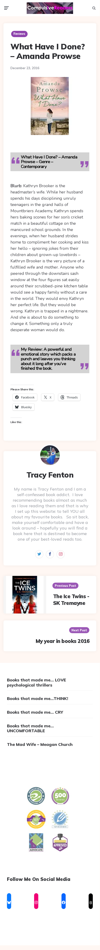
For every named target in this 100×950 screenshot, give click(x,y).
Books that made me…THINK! (37, 698)
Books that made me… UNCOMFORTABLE (30, 728)
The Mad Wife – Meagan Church (40, 744)
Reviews (19, 34)
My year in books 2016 (63, 641)
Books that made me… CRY (35, 712)
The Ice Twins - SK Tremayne (71, 599)
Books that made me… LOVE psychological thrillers (36, 682)
